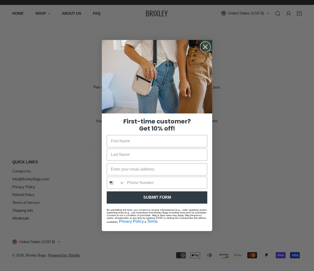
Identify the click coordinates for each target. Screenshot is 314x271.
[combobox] (116, 183)
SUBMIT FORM (157, 197)
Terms (152, 221)
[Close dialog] (205, 47)
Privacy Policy (131, 221)
